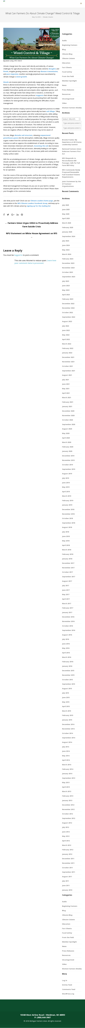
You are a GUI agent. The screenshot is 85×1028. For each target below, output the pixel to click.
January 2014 (67, 773)
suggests (39, 95)
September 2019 (68, 469)
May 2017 (65, 594)
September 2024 (68, 236)
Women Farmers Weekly (72, 108)
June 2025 (66, 209)
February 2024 (67, 259)
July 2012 (65, 827)
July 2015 (65, 693)
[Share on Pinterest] (22, 214)
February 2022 (67, 348)
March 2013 (66, 791)
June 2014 (66, 751)
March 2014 (66, 765)
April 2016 (66, 653)
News (64, 85)
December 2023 (68, 263)
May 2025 (65, 214)
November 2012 (68, 809)
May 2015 (65, 702)
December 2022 (68, 303)
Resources (66, 94)
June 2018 (66, 536)
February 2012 (67, 850)
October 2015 (67, 680)
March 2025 (66, 223)
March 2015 (66, 711)
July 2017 (65, 585)
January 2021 (67, 406)
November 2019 (68, 460)
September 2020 (68, 424)
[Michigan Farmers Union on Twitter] (13, 1007)
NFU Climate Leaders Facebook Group (32, 203)
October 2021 (67, 366)
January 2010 (67, 890)
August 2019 (67, 474)
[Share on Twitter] (8, 214)
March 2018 (66, 550)
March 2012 (66, 845)
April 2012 (66, 841)
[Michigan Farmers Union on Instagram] (22, 1007)
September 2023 (68, 277)
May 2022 (65, 335)
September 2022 (68, 317)
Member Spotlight (69, 81)
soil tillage (50, 111)
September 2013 (68, 778)
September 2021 (68, 371)
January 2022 (67, 353)
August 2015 (67, 688)
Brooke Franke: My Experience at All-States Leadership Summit (72, 142)
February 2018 (67, 554)
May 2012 (65, 836)
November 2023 (68, 268)
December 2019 (68, 456)
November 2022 (68, 308)
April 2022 (66, 339)
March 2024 (66, 254)
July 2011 (65, 881)
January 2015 (67, 720)
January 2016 (67, 666)
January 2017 (67, 612)
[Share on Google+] (12, 214)
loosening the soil (41, 146)
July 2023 (65, 281)
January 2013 (67, 800)
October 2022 (67, 312)
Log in (64, 980)
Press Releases (68, 90)
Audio (64, 40)
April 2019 (66, 492)
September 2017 (68, 577)
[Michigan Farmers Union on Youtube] (30, 1007)
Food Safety (67, 72)
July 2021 (65, 380)
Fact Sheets (67, 67)
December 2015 (68, 670)
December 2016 (68, 617)
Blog (64, 49)
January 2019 (67, 505)
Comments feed (68, 989)
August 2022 (67, 321)
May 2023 (65, 290)
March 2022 (66, 344)
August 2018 (67, 527)
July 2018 (65, 532)
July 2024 (65, 241)
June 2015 (66, 697)
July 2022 (65, 326)
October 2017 (67, 572)
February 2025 (67, 227)
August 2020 (67, 429)
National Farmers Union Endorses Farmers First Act (71, 151)
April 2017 (66, 599)
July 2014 (65, 747)
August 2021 (67, 375)
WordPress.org (68, 994)
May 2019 (65, 487)
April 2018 (66, 545)
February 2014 (67, 769)
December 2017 (68, 563)
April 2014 (66, 760)
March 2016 (66, 657)
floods (5, 71)
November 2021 (68, 362)
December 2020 (68, 411)
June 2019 (66, 483)
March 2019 (66, 496)
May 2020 (65, 433)
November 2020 (68, 415)
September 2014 (68, 738)
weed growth (21, 77)
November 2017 (68, 568)
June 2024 (66, 245)
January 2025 (67, 232)
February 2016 (67, 662)
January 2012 (67, 854)
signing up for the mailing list (39, 206)
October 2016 (67, 626)
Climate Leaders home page (41, 201)
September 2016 (68, 630)
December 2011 (68, 859)
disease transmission (49, 71)
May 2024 (65, 250)
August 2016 (67, 635)
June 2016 (66, 644)
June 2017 (66, 590)
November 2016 (68, 621)
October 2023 (67, 272)
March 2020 (66, 442)
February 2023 (67, 299)
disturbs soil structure (23, 135)
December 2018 (68, 509)
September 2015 (68, 684)
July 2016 (65, 639)
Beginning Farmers (69, 45)
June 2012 (66, 832)
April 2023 (66, 295)
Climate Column (48, 17)
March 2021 (66, 397)
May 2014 (65, 756)
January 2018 (67, 559)
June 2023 (66, 286)
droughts (52, 69)
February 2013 (67, 796)
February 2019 (67, 500)
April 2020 (66, 438)
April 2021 (66, 393)
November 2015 (68, 675)
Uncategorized (68, 99)
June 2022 (66, 330)
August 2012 (67, 823)
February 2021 (67, 402)
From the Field (68, 76)
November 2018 (68, 514)
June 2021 (66, 384)
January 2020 (67, 451)
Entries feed (67, 985)
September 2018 (68, 523)
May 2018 (65, 541)
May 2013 (65, 782)
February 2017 (67, 608)
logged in (18, 255)
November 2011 (68, 863)
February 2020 (67, 447)
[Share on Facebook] (4, 214)
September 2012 (68, 818)
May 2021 (65, 389)
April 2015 (66, 706)
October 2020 (67, 420)
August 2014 (67, 742)
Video (64, 103)
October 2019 (67, 465)
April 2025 (66, 218)
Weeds (6, 82)
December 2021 (68, 357)
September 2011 (68, 872)
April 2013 (66, 787)
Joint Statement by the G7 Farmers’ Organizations (71, 183)
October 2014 (67, 733)
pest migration (12, 74)
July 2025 (65, 205)
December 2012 (68, 805)
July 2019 (65, 478)
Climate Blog (67, 54)
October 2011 (67, 868)
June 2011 (66, 885)
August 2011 (67, 876)
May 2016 (65, 648)
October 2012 (67, 814)
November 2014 (68, 729)
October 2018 (67, 518)
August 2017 (67, 581)
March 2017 (66, 603)
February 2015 (67, 715)
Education (66, 63)
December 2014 (68, 724)
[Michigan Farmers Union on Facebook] (4, 1007)
